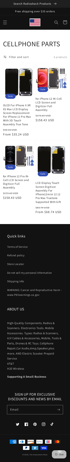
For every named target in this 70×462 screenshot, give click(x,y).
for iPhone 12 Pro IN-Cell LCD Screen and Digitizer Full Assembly (16, 181)
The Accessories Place (38, 455)
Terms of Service (17, 246)
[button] (5, 22)
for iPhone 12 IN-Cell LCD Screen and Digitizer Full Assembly (49, 104)
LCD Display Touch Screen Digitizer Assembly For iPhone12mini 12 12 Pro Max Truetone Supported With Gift (48, 192)
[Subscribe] (58, 409)
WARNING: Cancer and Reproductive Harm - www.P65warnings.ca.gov (34, 292)
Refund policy (16, 255)
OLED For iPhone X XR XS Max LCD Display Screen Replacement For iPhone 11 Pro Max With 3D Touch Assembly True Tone (17, 114)
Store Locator (15, 264)
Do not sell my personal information (29, 272)
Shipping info (15, 281)
